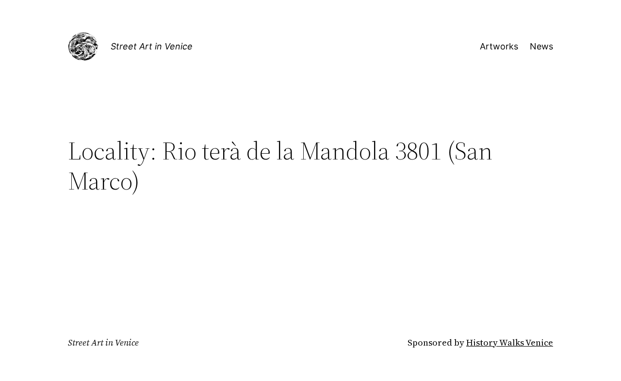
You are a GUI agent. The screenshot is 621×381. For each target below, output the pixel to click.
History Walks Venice (509, 342)
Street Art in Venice (152, 46)
